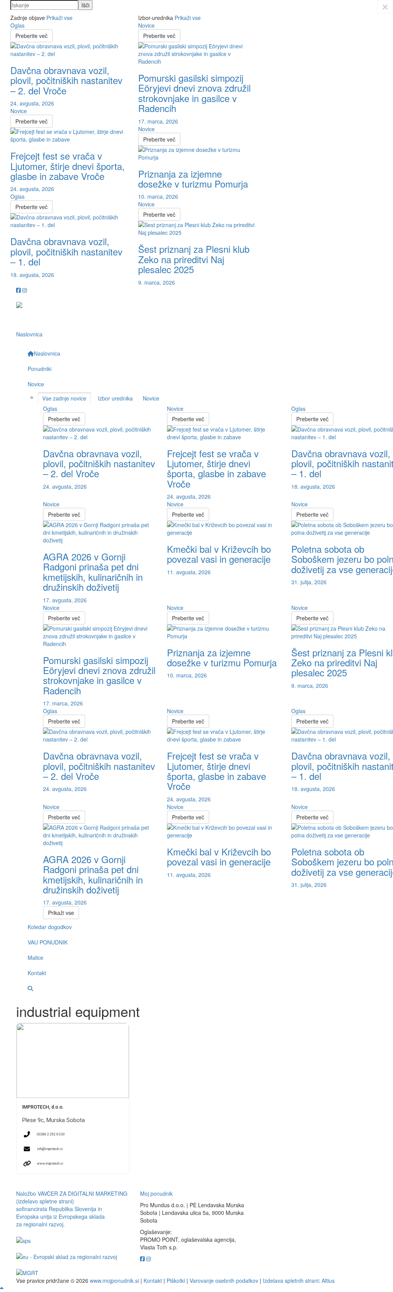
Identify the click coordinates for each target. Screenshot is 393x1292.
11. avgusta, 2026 (189, 572)
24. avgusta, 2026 (32, 103)
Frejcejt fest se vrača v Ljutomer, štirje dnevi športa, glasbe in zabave (67, 166)
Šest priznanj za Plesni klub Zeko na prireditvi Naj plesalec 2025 (193, 259)
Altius (328, 1280)
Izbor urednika (115, 398)
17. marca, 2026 (158, 121)
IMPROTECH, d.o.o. (43, 1107)
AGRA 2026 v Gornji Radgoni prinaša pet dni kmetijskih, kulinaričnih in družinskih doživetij (93, 571)
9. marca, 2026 (156, 282)
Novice (18, 111)
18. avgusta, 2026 (32, 275)
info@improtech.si (50, 1149)
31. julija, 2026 (309, 582)
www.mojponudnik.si (114, 1280)
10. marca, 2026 (158, 196)
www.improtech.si (50, 1163)
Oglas (17, 25)
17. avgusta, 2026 (65, 600)
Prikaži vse (59, 17)
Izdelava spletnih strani (291, 1280)
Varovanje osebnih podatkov (224, 1280)
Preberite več (31, 36)
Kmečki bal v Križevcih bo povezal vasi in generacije (219, 553)
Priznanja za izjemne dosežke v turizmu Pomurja (193, 178)
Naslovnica (29, 334)
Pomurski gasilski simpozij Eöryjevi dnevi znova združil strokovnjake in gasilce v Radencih (194, 93)
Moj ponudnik (156, 1193)
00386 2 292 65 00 (51, 1134)
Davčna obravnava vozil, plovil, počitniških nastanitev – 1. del (66, 251)
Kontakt (153, 1280)
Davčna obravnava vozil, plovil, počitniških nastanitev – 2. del (66, 80)
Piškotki (176, 1280)
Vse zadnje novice (64, 398)
